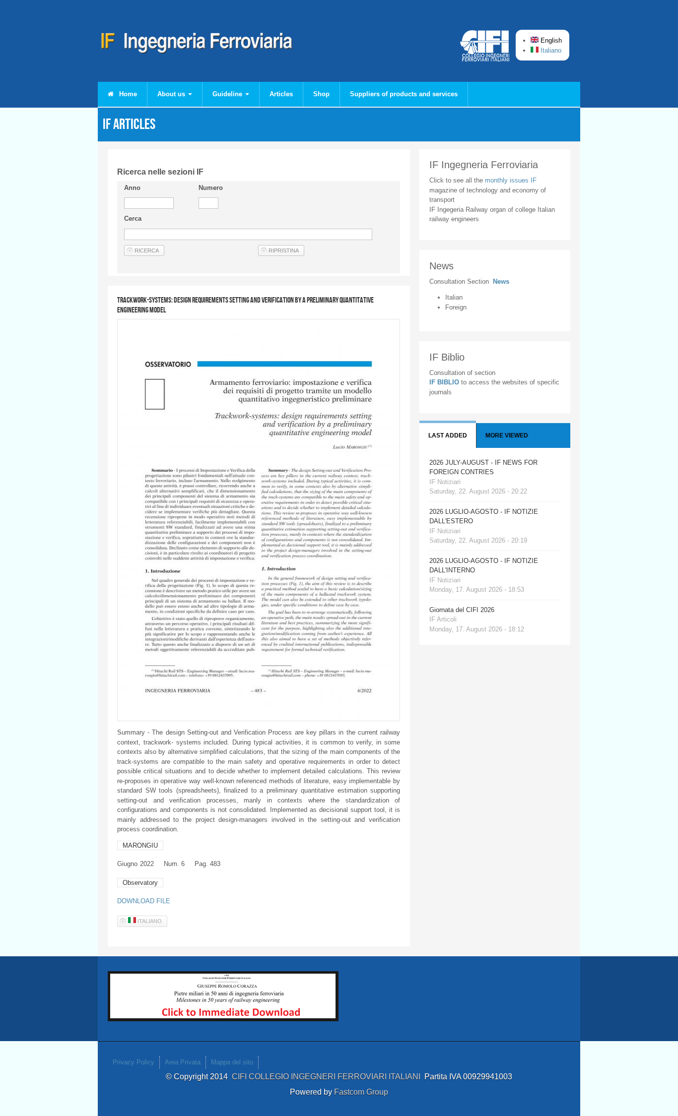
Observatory (140, 882)
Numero (211, 187)
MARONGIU (140, 845)
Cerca (132, 218)
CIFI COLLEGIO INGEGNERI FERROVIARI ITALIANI (328, 1076)
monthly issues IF (511, 180)
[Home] (197, 45)
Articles (281, 94)
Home (127, 94)
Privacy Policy (133, 1062)
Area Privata (183, 1062)
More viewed (506, 435)
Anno (132, 187)
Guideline (228, 94)
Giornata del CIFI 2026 (461, 610)
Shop (321, 94)
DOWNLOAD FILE (143, 901)
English (550, 40)
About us (172, 94)
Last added (447, 435)
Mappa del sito (232, 1062)
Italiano (550, 50)
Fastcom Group (361, 1092)
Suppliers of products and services (404, 94)
